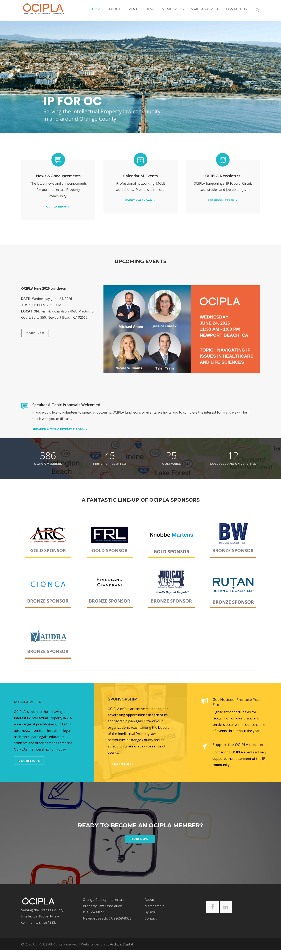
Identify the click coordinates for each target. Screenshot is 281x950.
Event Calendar (138, 200)
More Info (35, 333)
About (149, 899)
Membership (173, 9)
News (150, 9)
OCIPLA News (56, 206)
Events (133, 9)
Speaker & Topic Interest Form (58, 429)
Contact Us (236, 9)
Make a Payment (205, 9)
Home (97, 9)
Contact (151, 918)
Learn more (29, 760)
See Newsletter (221, 200)
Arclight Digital (121, 944)
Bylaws (150, 912)
